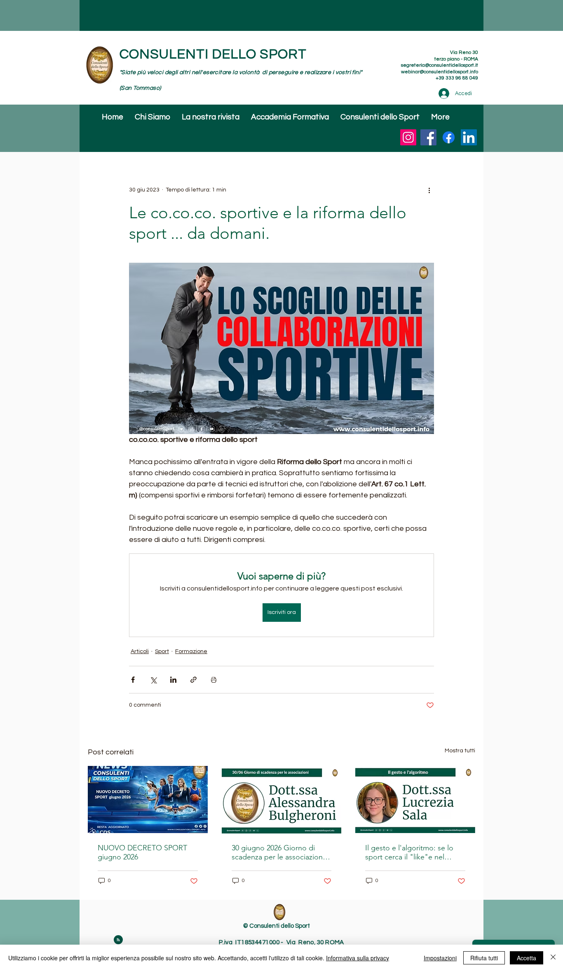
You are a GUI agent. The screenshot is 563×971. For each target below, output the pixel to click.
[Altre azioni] (429, 190)
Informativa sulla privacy (357, 958)
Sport (162, 651)
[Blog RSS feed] (118, 940)
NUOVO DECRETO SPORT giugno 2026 (142, 852)
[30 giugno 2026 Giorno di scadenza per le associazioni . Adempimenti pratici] (282, 799)
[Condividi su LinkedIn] (173, 680)
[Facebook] (428, 137)
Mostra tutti (460, 751)
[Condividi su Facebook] (133, 680)
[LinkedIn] (469, 137)
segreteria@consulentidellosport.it (439, 65)
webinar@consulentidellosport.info (439, 72)
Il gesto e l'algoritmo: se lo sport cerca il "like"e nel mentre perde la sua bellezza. (413, 852)
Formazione (191, 651)
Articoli (140, 651)
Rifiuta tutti (484, 958)
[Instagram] (408, 137)
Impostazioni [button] (440, 958)
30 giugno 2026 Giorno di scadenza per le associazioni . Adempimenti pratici (280, 852)
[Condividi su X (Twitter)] (153, 680)
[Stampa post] (214, 680)
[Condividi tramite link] (193, 680)
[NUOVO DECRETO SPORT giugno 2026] (148, 799)
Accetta (526, 958)
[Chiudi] (553, 957)
